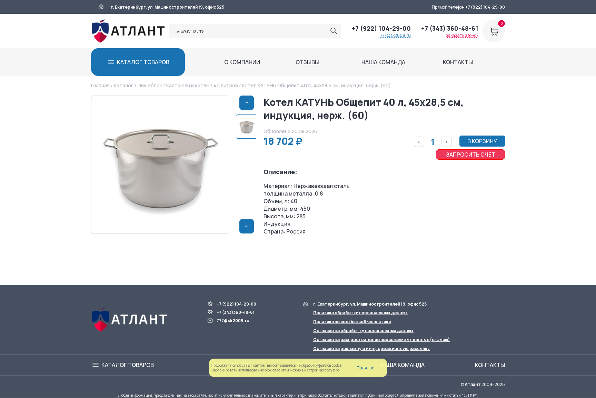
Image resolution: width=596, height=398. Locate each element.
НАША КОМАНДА (383, 62)
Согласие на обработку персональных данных (363, 331)
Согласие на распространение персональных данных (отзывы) (381, 339)
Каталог (123, 85)
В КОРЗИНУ (482, 141)
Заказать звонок (462, 35)
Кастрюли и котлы (187, 85)
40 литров (225, 85)
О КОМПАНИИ (242, 62)
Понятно (365, 368)
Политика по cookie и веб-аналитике (352, 322)
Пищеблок (150, 85)
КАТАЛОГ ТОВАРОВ (143, 62)
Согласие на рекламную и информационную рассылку (371, 348)
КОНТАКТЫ (458, 62)
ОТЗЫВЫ (307, 62)
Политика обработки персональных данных (360, 313)
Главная (100, 85)
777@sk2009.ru (395, 35)
